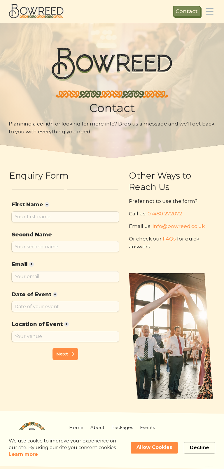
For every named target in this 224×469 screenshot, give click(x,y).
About (97, 427)
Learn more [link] (23, 454)
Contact (187, 11)
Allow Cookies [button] (154, 447)
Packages (122, 427)
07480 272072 (165, 214)
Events (147, 427)
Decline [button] (199, 447)
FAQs (169, 239)
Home (76, 427)
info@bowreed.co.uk (179, 226)
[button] (209, 11)
